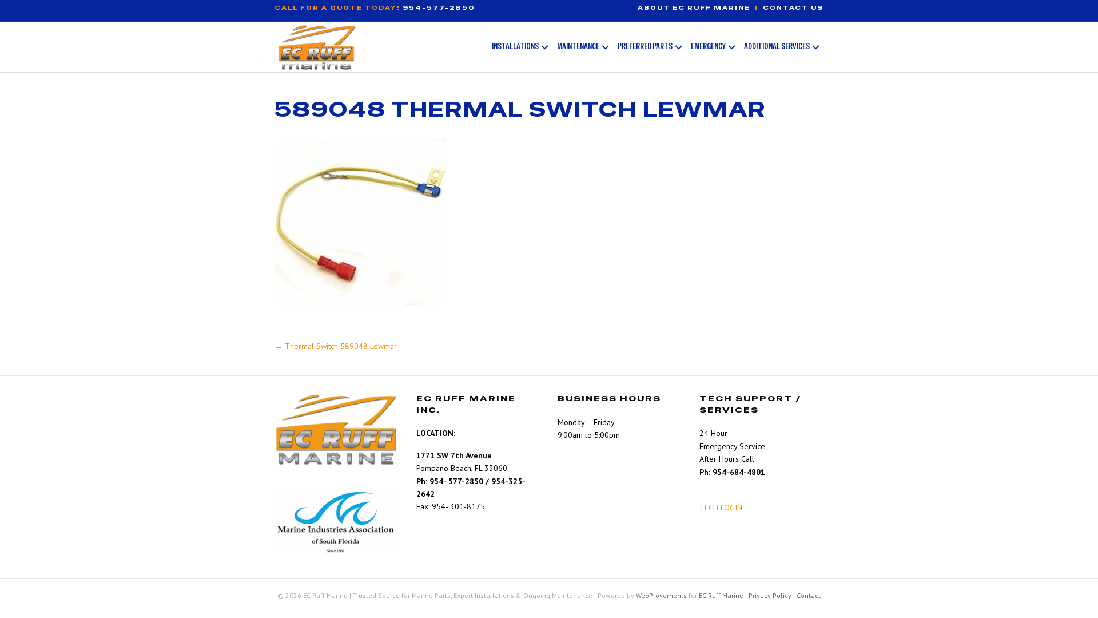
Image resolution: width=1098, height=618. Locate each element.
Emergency (708, 46)
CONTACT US (793, 7)
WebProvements (661, 595)
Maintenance (578, 46)
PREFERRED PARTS (645, 46)
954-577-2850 (439, 7)
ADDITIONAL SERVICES (777, 46)
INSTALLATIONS (515, 46)
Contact (809, 595)
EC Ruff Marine (721, 595)
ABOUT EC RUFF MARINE (694, 7)
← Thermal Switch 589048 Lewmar (335, 346)
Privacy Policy (770, 595)
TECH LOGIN (720, 507)
